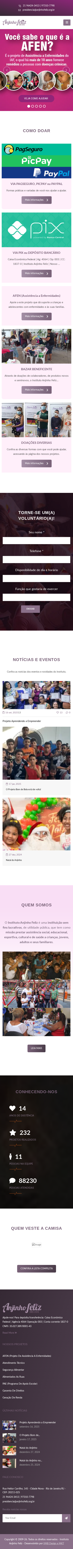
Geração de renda (12, 1398)
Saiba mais (36, 101)
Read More (9, 1333)
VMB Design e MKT (53, 1543)
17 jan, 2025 (14, 784)
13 (60, 713)
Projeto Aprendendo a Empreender (22, 721)
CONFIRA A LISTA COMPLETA (37, 1268)
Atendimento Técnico (14, 1363)
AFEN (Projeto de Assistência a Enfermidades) (27, 1356)
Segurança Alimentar (13, 1370)
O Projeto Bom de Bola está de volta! (23, 789)
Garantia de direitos (13, 1391)
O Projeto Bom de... (30, 1435)
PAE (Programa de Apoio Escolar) (20, 1384)
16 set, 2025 (11, 713)
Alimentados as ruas (13, 1377)
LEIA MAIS (36, 1048)
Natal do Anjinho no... (31, 1460)
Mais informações (34, 200)
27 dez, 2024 (15, 855)
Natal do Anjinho (14, 860)
